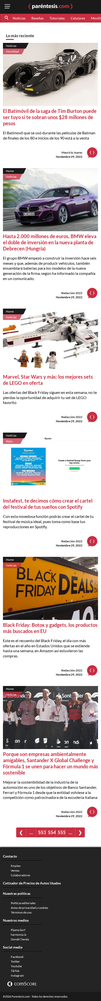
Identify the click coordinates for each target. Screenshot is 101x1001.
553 (42, 832)
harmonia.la (18, 934)
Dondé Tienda (20, 939)
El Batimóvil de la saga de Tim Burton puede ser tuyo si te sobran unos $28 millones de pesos (50, 117)
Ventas (15, 870)
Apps (9, 441)
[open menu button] (7, 7)
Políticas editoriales (23, 903)
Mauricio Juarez (72, 152)
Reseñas (37, 18)
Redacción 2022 (71, 293)
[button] (7, 18)
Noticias (19, 18)
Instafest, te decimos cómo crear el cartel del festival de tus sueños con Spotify (47, 504)
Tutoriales (57, 18)
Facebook (17, 957)
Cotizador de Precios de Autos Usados (32, 883)
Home (10, 171)
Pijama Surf (18, 930)
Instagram (17, 975)
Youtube (16, 966)
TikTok (15, 971)
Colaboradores (20, 875)
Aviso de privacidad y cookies (29, 908)
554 (51, 832)
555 (61, 832)
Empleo (16, 866)
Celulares (78, 18)
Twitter (15, 961)
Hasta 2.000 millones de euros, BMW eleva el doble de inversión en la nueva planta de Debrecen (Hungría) (49, 242)
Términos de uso (21, 912)
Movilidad (12, 51)
